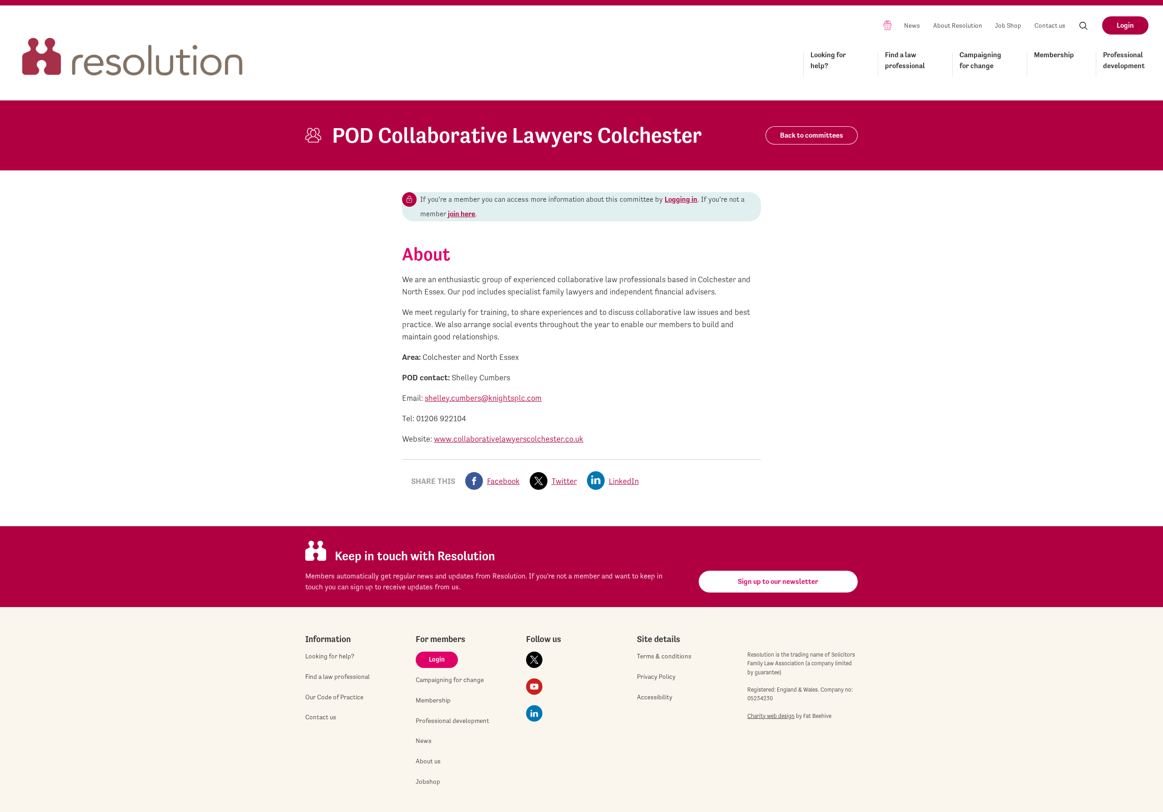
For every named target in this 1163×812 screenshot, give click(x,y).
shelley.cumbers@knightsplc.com (483, 398)
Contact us (1049, 25)
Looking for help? (828, 60)
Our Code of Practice (334, 697)
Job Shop (1008, 25)
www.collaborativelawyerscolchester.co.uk (508, 438)
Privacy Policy (656, 676)
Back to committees (811, 135)
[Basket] (887, 25)
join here (461, 213)
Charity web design (771, 715)
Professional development (1124, 60)
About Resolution (957, 25)
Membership (1054, 54)
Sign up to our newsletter (778, 581)
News (912, 25)
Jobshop (428, 781)
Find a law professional (905, 60)
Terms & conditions (664, 656)
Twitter (564, 481)
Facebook (503, 481)
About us (428, 761)
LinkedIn (624, 481)
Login (1125, 25)
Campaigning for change (980, 60)
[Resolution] (133, 48)
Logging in (681, 199)
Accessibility (654, 697)
